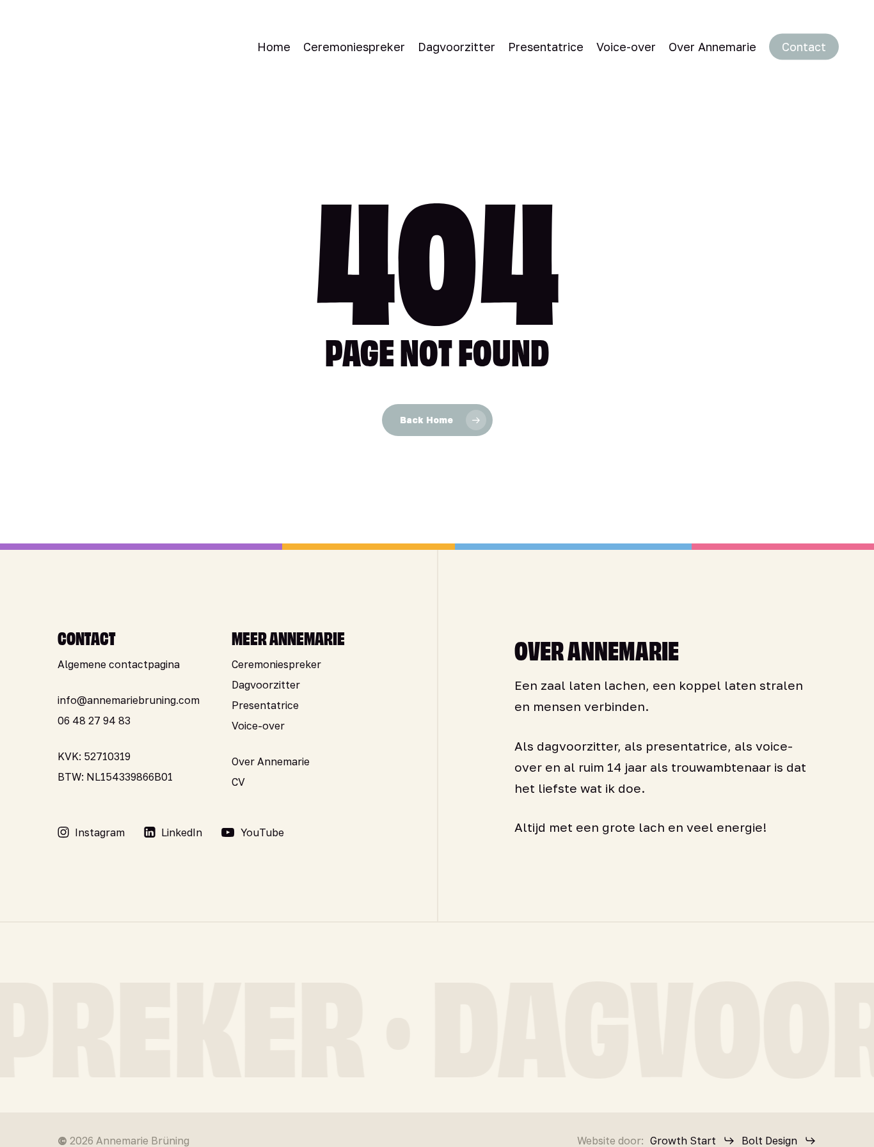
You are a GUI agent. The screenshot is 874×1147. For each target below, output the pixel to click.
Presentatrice (265, 705)
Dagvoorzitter (266, 684)
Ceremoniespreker (276, 664)
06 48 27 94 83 (94, 720)
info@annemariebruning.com (129, 700)
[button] (100, 832)
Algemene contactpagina (119, 664)
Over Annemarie (271, 761)
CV (238, 782)
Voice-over (258, 725)
